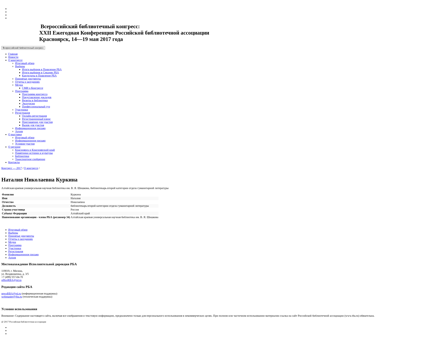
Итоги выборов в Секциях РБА (40, 72)
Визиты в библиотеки (35, 100)
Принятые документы (28, 78)
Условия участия (25, 143)
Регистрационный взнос (36, 118)
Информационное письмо (30, 128)
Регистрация (22, 112)
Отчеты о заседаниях (27, 81)
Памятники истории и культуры (34, 153)
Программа (21, 91)
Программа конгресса (34, 94)
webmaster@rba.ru (11, 296)
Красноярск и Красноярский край (35, 149)
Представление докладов (36, 97)
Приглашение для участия (37, 122)
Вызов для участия (33, 125)
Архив (19, 131)
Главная (13, 53)
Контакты (14, 162)
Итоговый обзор (24, 63)
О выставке (15, 134)
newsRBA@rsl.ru (11, 293)
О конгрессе (15, 60)
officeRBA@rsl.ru (11, 280)
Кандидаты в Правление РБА (39, 75)
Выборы (20, 66)
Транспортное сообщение (30, 159)
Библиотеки (22, 156)
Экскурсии (28, 103)
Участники (21, 109)
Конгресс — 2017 (11, 168)
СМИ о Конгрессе (32, 88)
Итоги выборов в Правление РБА (42, 69)
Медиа (19, 84)
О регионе (14, 146)
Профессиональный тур (36, 106)
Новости (13, 57)
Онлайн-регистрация (34, 115)
